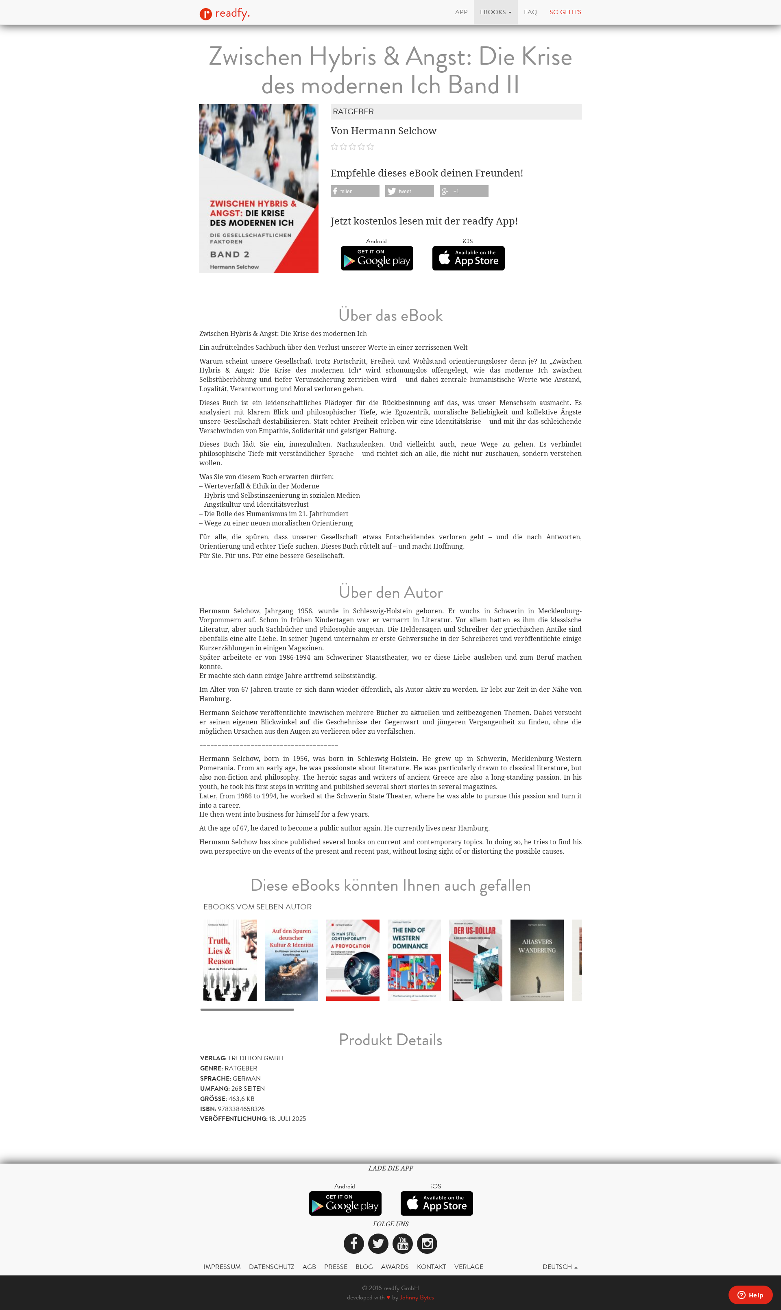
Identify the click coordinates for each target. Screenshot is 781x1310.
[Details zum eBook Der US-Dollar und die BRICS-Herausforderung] (475, 959)
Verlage (468, 1266)
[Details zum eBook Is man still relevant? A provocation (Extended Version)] (353, 959)
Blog (364, 1266)
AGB (309, 1266)
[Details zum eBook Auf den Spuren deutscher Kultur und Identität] (291, 959)
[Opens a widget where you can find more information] (750, 1296)
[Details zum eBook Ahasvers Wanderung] (537, 959)
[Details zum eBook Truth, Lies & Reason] (230, 959)
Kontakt (431, 1266)
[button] (496, 12)
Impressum (222, 1266)
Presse (335, 1266)
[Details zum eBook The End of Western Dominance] (414, 959)
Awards (395, 1266)
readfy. (231, 12)
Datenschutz (272, 1266)
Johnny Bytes (417, 1297)
